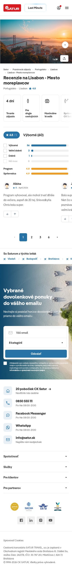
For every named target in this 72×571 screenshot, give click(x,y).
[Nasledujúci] (65, 44)
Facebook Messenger (31, 413)
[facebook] (21, 520)
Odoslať (36, 354)
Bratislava (53, 258)
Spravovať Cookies (13, 540)
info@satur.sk (25, 438)
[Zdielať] (64, 58)
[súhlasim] (7, 214)
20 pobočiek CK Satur (31, 389)
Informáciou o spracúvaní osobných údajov (27, 370)
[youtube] (50, 520)
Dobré (12, 155)
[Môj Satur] (58, 8)
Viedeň (11, 258)
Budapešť (31, 258)
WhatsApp (23, 425)
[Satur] (12, 8)
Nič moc (13, 161)
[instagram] (41, 520)
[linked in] (31, 520)
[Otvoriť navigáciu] (66, 8)
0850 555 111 (24, 401)
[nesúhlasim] (15, 214)
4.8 (34, 88)
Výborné (13, 145)
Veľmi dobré (15, 150)
